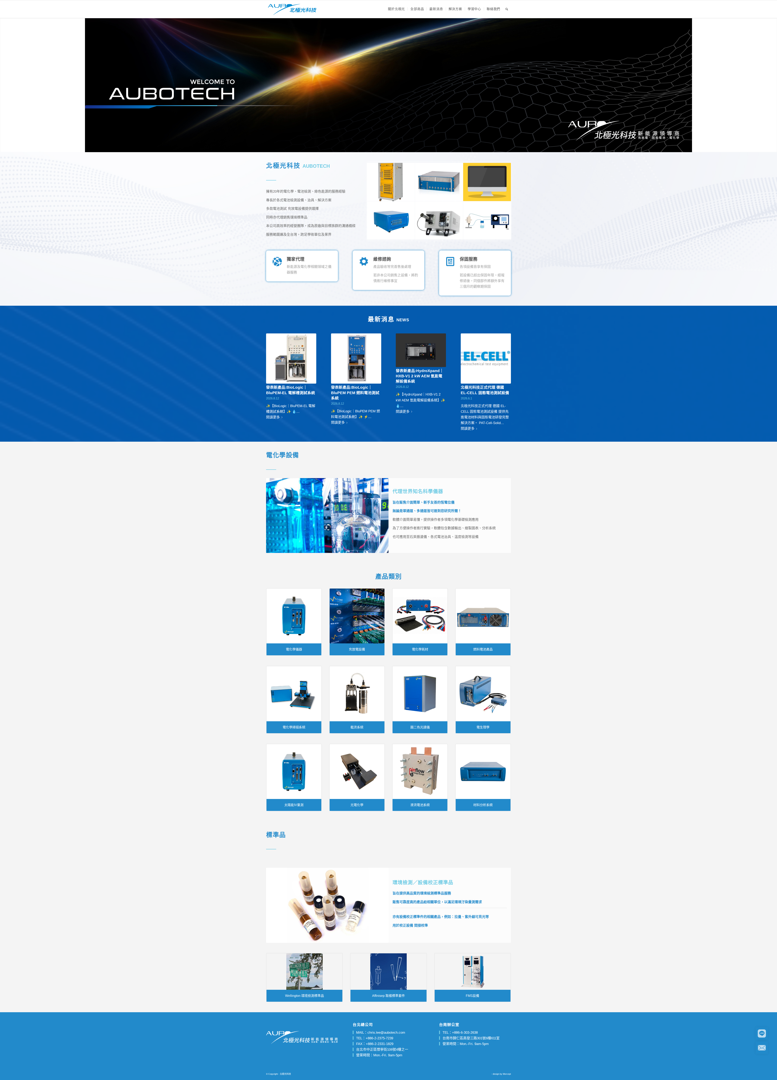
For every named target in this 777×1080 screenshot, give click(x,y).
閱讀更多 (273, 417)
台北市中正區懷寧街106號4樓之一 (382, 1049)
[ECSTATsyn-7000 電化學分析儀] (487, 220)
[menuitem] (396, 9)
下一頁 (505, 371)
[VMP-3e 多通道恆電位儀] (391, 220)
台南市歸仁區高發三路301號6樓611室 (471, 1038)
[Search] (507, 9)
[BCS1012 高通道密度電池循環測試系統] (391, 182)
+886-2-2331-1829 (379, 1044)
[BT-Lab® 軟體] (487, 182)
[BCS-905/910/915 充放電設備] (439, 182)
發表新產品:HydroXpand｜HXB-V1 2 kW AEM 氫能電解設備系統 (420, 376)
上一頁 (272, 371)
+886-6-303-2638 (465, 1032)
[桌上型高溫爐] (439, 220)
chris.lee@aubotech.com (386, 1032)
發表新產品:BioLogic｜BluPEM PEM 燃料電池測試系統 (355, 392)
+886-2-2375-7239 (379, 1038)
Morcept (507, 1074)
